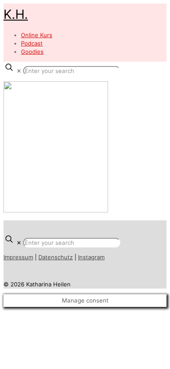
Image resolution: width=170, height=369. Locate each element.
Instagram (91, 257)
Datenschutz (55, 257)
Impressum (18, 257)
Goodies (32, 51)
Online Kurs (36, 34)
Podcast (32, 43)
